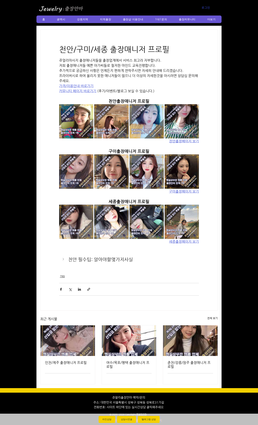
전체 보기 (212, 318)
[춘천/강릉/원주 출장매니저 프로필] (190, 340)
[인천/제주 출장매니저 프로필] (67, 340)
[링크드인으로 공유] (79, 289)
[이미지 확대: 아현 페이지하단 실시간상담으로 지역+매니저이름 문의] (182, 222)
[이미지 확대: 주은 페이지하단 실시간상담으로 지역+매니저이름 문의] (182, 121)
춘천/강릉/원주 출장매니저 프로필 (189, 364)
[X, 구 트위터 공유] (70, 289)
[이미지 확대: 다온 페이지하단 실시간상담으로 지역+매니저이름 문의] (147, 121)
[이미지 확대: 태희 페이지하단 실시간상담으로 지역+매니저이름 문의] (76, 121)
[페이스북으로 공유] (61, 289)
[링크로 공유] (88, 289)
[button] (61, 19)
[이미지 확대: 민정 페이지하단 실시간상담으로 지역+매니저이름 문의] (182, 171)
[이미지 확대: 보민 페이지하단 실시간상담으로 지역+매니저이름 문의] (147, 171)
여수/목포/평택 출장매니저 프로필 (127, 364)
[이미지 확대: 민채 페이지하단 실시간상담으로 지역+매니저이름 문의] (111, 121)
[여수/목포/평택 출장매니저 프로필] (129, 340)
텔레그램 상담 (149, 419)
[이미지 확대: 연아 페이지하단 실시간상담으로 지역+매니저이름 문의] (111, 222)
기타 (62, 276)
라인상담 (106, 419)
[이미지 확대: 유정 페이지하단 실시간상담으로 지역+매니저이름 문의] (76, 171)
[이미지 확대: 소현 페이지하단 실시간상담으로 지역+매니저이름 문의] (76, 222)
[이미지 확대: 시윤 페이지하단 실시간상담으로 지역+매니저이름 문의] (111, 171)
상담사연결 (126, 419)
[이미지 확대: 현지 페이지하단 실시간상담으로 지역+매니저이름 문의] (147, 222)
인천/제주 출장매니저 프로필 (66, 362)
